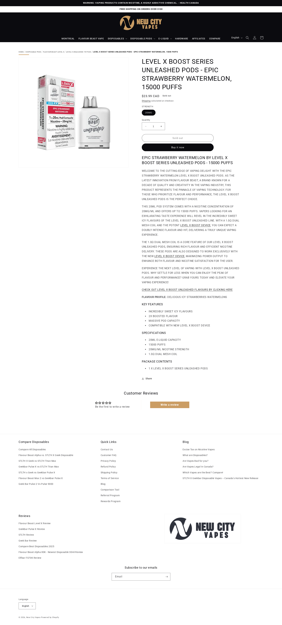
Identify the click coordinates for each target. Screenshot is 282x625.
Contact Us (107, 449)
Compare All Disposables (32, 449)
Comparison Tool (110, 489)
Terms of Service (110, 478)
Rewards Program (111, 501)
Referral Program (110, 495)
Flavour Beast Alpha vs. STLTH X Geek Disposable (46, 455)
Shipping (146, 101)
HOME (21, 52)
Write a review (170, 404)
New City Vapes (33, 617)
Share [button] (149, 378)
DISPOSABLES (116, 38)
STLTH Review (26, 534)
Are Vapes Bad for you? (195, 461)
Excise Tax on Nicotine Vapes (199, 449)
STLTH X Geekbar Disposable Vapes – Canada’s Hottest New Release (220, 478)
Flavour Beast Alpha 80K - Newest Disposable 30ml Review (51, 552)
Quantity (146, 120)
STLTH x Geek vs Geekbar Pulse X (37, 472)
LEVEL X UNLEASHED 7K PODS (78, 52)
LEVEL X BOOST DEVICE (195, 225)
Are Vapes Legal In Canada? (198, 466)
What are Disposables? (195, 455)
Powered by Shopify (50, 617)
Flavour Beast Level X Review (35, 523)
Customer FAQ (109, 455)
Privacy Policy (108, 461)
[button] (117, 38)
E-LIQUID (163, 38)
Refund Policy (108, 466)
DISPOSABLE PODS (141, 38)
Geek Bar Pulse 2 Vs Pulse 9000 (36, 484)
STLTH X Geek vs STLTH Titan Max (37, 461)
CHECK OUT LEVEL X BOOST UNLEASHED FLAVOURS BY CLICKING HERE (187, 289)
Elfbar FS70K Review (30, 558)
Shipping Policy (109, 472)
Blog (103, 484)
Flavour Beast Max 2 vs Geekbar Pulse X (41, 478)
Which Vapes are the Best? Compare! (203, 472)
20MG (150, 113)
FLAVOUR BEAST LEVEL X (53, 52)
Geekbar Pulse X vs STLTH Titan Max (39, 466)
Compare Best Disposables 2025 (36, 546)
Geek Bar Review (28, 540)
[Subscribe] (166, 577)
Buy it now (177, 147)
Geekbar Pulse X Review (32, 529)
